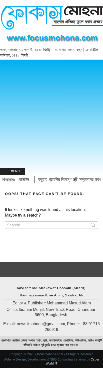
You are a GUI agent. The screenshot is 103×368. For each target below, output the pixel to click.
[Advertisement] (51, 113)
